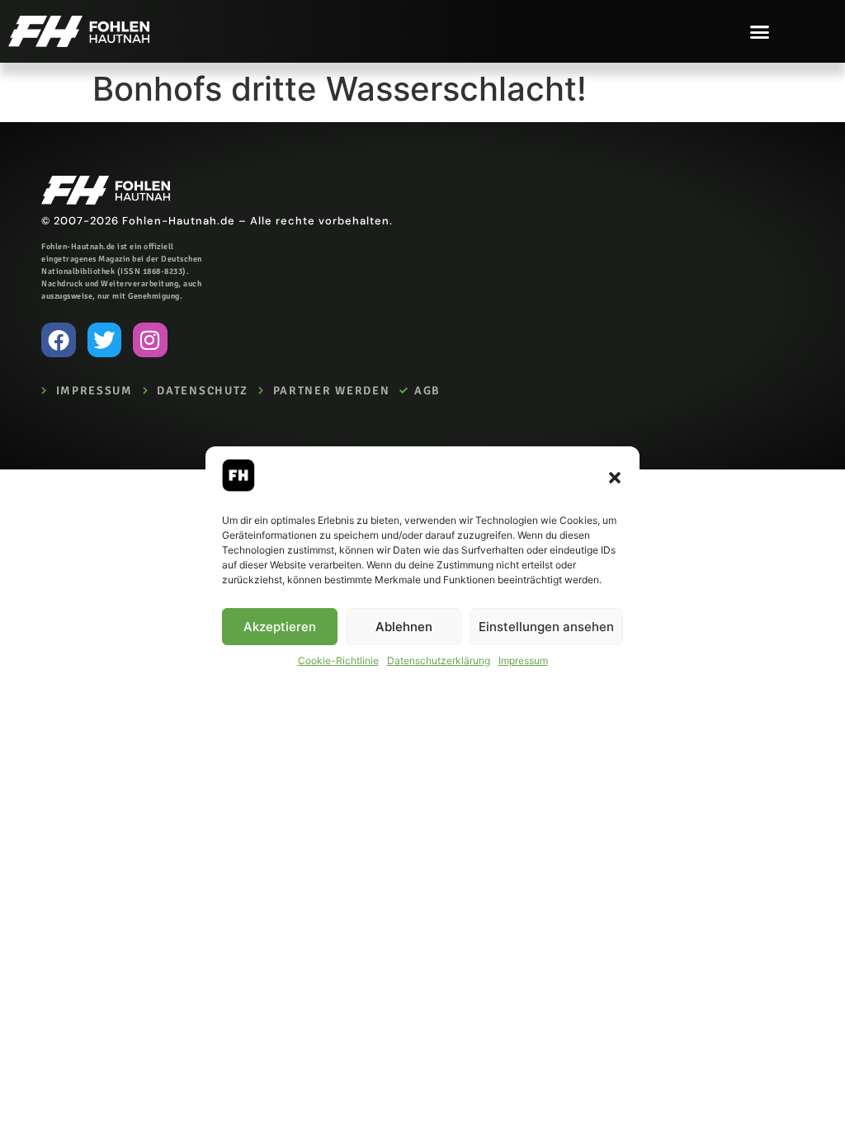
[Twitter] (104, 340)
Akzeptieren (279, 626)
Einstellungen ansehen (546, 626)
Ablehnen (403, 626)
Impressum (523, 660)
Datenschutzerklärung (438, 660)
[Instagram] (150, 340)
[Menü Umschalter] (759, 31)
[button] (615, 477)
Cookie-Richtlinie (338, 660)
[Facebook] (58, 340)
